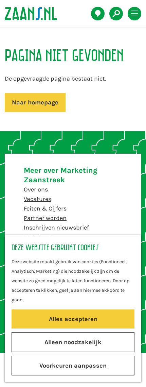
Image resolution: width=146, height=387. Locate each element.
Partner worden (45, 218)
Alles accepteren (73, 319)
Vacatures (37, 199)
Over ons (36, 189)
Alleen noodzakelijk (73, 342)
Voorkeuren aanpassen (73, 365)
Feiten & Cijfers (45, 208)
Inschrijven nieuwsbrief (56, 227)
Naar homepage (35, 102)
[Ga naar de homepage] (34, 13)
